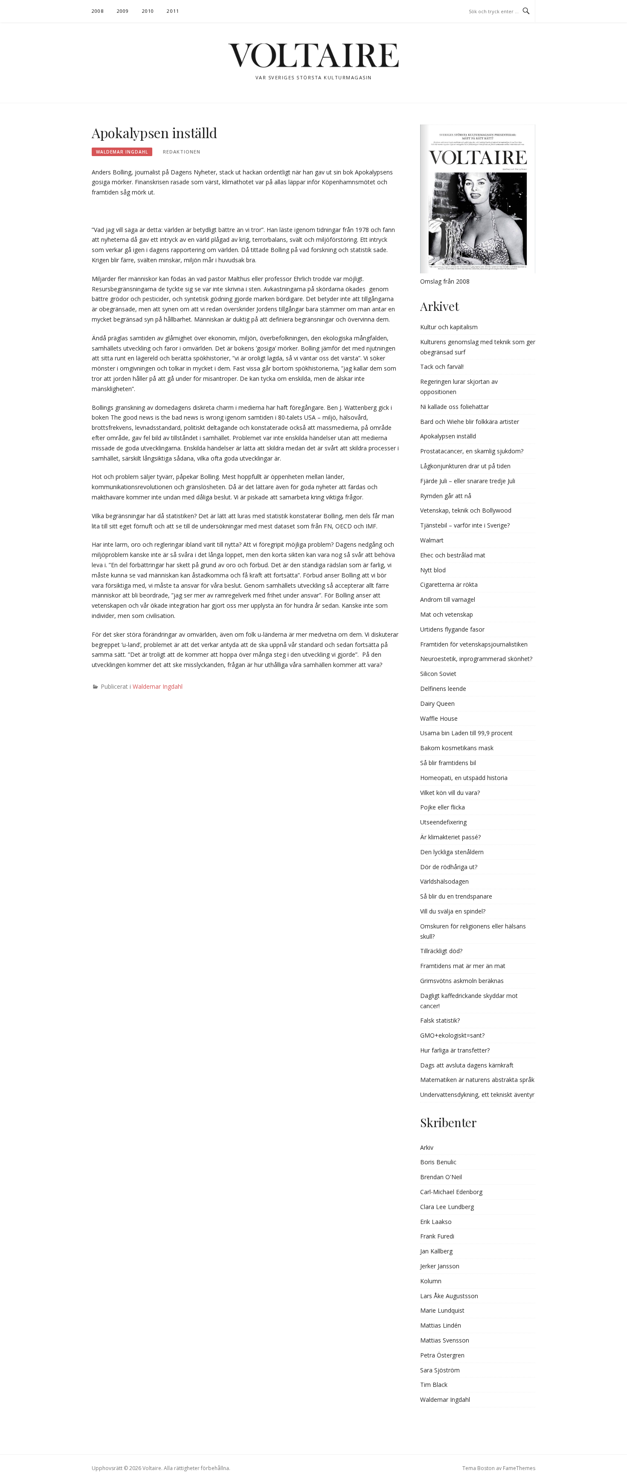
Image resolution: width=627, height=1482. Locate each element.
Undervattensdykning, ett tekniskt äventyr (477, 1094)
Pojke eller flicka (442, 807)
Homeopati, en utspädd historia (464, 778)
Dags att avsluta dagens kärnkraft (467, 1065)
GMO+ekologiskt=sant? (452, 1035)
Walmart (432, 540)
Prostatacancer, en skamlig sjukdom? (471, 451)
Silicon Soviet (438, 674)
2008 (98, 11)
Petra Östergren (442, 1355)
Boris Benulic (438, 1162)
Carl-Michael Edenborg (451, 1192)
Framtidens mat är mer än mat (462, 966)
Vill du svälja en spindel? (452, 911)
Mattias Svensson (444, 1340)
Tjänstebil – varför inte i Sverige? (465, 525)
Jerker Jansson (439, 1266)
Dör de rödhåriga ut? (448, 867)
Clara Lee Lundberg (447, 1207)
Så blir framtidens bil (448, 763)
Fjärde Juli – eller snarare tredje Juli (467, 481)
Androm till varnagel (447, 599)
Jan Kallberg (436, 1251)
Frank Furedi (437, 1236)
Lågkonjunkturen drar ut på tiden (465, 466)
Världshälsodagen (444, 881)
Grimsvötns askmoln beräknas (462, 981)
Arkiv (426, 1147)
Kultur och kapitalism (449, 327)
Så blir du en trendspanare (456, 896)
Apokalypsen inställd (448, 436)
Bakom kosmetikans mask (456, 748)
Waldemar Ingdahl (122, 152)
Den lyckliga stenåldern (452, 852)
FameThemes (519, 1468)
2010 (148, 11)
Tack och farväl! (442, 367)
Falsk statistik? (440, 1020)
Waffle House (439, 718)
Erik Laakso (436, 1222)
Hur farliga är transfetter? (455, 1050)
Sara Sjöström (440, 1370)
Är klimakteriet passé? (450, 837)
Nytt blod (433, 570)
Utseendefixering (443, 822)
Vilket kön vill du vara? (450, 793)
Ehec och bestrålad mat (452, 555)
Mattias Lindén (440, 1325)
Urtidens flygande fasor (452, 629)
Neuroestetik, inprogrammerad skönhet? (476, 659)
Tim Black (433, 1384)
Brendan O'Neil (441, 1177)
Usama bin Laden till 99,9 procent (466, 733)
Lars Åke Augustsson (449, 1296)
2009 (123, 11)
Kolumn (430, 1281)
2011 (173, 11)
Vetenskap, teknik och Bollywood (465, 510)
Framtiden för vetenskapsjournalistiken (474, 644)
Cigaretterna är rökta (449, 584)
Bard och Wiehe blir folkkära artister (469, 422)
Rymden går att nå (445, 496)
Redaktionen (181, 151)
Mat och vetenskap (446, 614)
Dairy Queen (437, 703)
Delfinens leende (443, 688)
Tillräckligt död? (441, 951)
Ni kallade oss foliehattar (454, 407)
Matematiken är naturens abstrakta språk (477, 1080)
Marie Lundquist (442, 1310)
